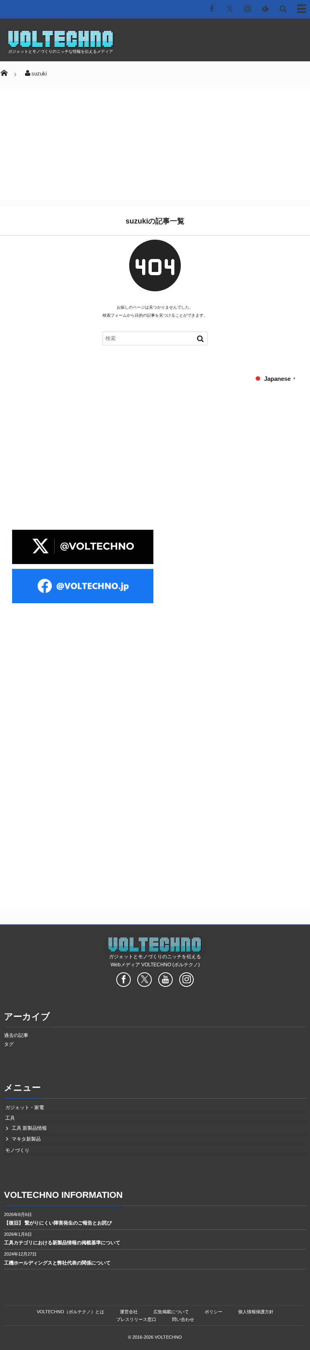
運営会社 (129, 1311)
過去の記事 (16, 1035)
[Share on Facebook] (212, 8)
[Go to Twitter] (144, 981)
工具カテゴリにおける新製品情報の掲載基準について (62, 1243)
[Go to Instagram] (186, 981)
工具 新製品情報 (29, 1128)
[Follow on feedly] (265, 8)
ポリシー (213, 1311)
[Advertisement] (178, 43)
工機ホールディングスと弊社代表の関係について (57, 1263)
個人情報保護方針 (256, 1311)
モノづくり (17, 1150)
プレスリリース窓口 (136, 1319)
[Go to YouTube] (165, 981)
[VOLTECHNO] (61, 46)
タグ (9, 1044)
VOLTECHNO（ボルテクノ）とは (70, 1311)
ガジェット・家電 (24, 1107)
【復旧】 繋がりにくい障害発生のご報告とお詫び (58, 1223)
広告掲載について (171, 1311)
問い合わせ (183, 1319)
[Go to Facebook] (123, 981)
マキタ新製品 (26, 1139)
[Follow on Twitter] (230, 8)
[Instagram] (247, 8)
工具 (10, 1118)
